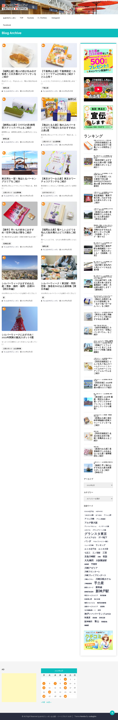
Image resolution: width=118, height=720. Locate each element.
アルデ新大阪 (91, 522)
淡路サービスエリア (91, 606)
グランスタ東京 (95, 534)
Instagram (56, 18)
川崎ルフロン (88, 579)
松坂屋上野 (88, 599)
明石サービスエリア (91, 595)
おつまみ (99, 515)
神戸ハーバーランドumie (97, 613)
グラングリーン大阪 (99, 530)
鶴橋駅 (86, 625)
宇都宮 (94, 564)
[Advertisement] (19, 687)
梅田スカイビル (89, 603)
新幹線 (99, 587)
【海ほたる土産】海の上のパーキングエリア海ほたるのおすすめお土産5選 (58, 127)
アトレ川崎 (89, 519)
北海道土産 (7, 243)
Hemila (83, 716)
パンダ (87, 541)
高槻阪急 (104, 622)
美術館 (95, 618)
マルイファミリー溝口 (100, 541)
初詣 (105, 556)
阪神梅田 (88, 621)
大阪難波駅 (101, 560)
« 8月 (43, 702)
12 (44, 688)
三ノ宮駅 (96, 553)
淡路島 (102, 606)
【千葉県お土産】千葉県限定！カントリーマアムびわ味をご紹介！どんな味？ (58, 74)
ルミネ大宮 (103, 549)
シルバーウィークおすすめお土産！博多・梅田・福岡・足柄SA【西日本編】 (18, 286)
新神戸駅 (102, 591)
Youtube (30, 18)
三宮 (105, 552)
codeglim (92, 716)
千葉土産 (45, 88)
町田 (99, 610)
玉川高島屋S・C (90, 610)
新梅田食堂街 (88, 592)
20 (50, 692)
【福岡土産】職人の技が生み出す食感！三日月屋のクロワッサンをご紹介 (19, 74)
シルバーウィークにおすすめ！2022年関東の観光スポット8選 (18, 336)
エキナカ (87, 530)
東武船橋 (103, 595)
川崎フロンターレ (92, 571)
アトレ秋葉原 (100, 519)
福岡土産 (6, 88)
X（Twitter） (43, 18)
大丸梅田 (89, 560)
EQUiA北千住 (89, 511)
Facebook (7, 25)
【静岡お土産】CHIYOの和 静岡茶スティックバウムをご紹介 (18, 126)
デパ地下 (102, 537)
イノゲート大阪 (104, 526)
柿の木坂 (97, 599)
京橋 (99, 557)
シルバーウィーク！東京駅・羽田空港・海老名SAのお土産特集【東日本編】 (58, 286)
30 (65, 696)
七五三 (87, 553)
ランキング (100, 545)
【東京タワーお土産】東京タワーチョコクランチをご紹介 (58, 180)
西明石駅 (102, 618)
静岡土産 (6, 139)
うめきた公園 (88, 515)
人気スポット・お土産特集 (51, 141)
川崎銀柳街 (88, 583)
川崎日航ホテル (103, 579)
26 (44, 696)
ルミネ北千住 (90, 549)
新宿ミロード (88, 587)
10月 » (48, 702)
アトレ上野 (107, 515)
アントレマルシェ (90, 526)
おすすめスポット (48, 192)
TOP (21, 18)
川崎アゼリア (91, 568)
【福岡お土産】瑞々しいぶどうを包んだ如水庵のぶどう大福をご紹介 (58, 232)
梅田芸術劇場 (101, 603)
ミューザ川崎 (88, 545)
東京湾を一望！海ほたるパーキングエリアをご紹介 (19, 180)
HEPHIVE (99, 511)
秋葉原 (87, 617)
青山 (96, 621)
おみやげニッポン (9, 18)
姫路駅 (86, 564)
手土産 (99, 583)
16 (65, 688)
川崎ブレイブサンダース (95, 575)
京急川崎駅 (89, 556)
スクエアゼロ (90, 537)
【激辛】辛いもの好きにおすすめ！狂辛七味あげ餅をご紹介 (18, 231)
